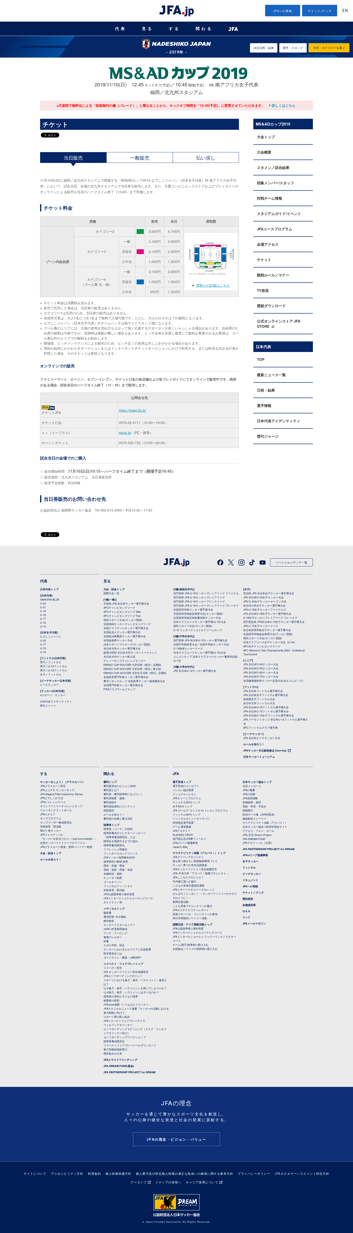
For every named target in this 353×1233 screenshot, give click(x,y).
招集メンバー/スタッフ (275, 182)
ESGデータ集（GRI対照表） (260, 814)
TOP (260, 359)
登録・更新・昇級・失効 (118, 869)
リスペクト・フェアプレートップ (123, 963)
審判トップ (110, 782)
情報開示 (248, 810)
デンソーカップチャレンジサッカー (124, 660)
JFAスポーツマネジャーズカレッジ (193, 889)
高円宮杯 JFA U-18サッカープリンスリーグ (199, 601)
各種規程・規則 (252, 802)
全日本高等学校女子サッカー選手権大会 (267, 630)
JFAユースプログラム (274, 229)
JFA (176, 773)
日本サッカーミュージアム (259, 756)
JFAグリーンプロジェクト (188, 857)
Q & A (246, 911)
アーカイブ (139, 1182)
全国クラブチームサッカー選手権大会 (125, 628)
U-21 (43, 607)
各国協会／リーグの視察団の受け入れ (195, 949)
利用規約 (94, 1173)
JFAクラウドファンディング (120, 1059)
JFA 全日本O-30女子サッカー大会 (263, 597)
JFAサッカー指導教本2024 (119, 857)
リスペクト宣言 (112, 968)
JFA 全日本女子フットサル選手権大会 (265, 695)
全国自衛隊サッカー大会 (118, 640)
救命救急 (108, 921)
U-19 (43, 611)
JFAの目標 (249, 794)
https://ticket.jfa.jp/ (132, 410)
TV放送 (263, 290)
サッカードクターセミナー (119, 925)
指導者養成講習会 (114, 845)
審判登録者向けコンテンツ (119, 806)
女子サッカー (250, 861)
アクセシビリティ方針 (67, 1173)
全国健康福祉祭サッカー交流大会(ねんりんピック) (273, 680)
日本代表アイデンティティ (278, 420)
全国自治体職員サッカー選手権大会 (124, 636)
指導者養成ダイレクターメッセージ (124, 833)
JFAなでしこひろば (51, 798)
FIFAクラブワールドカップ (119, 689)
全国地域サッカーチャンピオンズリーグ (127, 624)
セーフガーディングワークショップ (124, 1037)
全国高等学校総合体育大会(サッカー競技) (198, 613)
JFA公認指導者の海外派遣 (118, 894)
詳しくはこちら (283, 105)
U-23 (43, 603)
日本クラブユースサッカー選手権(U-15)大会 (199, 652)
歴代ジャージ (268, 436)
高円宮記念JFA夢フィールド (189, 838)
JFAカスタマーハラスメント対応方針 (302, 1173)
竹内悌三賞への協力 (184, 881)
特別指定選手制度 (183, 822)
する (174, 29)
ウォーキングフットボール (56, 810)
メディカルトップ (114, 908)
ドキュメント (250, 880)
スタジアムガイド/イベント (279, 213)
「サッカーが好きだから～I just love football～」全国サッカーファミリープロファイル (68, 841)
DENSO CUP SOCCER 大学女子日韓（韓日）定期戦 (134, 673)
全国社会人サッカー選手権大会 (121, 632)
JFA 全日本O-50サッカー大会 (260, 668)
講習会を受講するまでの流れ (120, 841)
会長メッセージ (252, 786)
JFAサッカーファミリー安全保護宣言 (195, 869)
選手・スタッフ (293, 48)
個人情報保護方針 (118, 1173)
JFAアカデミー (181, 831)
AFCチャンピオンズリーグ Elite (122, 612)
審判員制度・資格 (114, 798)
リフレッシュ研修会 (115, 849)
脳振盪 (107, 912)
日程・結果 (266, 390)
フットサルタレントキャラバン (191, 818)
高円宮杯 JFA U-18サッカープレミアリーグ (199, 597)
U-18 (43, 615)
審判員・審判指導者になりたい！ (123, 794)
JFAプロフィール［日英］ (258, 843)
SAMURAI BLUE (49, 599)
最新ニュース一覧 (271, 374)
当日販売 (73, 157)
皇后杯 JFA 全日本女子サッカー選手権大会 (268, 593)
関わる (204, 29)
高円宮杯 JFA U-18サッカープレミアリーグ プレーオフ (206, 605)
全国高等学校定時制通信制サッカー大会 (197, 617)
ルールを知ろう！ (253, 744)
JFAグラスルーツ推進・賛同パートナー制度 (66, 847)
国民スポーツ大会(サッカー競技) (122, 620)
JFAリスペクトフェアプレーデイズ (124, 1021)
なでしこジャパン (50, 636)
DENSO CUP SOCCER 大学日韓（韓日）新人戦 (132, 669)
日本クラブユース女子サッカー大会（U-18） (270, 642)
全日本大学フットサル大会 (259, 703)
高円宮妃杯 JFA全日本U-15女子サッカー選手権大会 (273, 622)
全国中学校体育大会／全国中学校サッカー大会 (201, 644)
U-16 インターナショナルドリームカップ (197, 630)
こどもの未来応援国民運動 (188, 885)
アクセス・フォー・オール (258, 831)
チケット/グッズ (320, 11)
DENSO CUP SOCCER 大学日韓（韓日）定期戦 (132, 665)
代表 (121, 29)
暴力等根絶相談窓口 (115, 1049)
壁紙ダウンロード (271, 305)
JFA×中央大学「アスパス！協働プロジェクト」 (201, 873)
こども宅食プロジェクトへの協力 (192, 906)
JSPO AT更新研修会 (115, 929)
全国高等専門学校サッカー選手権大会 (125, 677)
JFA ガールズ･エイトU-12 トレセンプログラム (200, 810)
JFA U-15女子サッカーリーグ (260, 626)
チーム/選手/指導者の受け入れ (190, 945)
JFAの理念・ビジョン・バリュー (177, 1139)
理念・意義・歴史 (114, 865)
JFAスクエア (47, 814)
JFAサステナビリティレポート (191, 910)
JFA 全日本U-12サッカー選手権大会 (194, 671)
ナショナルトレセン (184, 794)
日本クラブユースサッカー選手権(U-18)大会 (199, 622)
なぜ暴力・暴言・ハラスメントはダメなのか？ (131, 992)
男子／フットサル (50, 662)
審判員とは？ (111, 790)
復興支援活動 (181, 902)
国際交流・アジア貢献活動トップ (192, 924)
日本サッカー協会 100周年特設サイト (265, 826)
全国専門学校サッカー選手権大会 (123, 685)
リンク (246, 917)
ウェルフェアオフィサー (118, 1025)
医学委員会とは (112, 953)
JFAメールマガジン (254, 923)
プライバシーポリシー (254, 1173)
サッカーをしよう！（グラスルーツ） (62, 782)
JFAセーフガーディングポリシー (122, 976)
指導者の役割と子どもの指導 (120, 996)
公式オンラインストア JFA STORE (278, 323)
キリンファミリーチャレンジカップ (61, 806)
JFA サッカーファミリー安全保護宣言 (125, 972)
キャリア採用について (202, 1182)
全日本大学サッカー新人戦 (119, 656)
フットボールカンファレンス (120, 853)
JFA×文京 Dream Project (257, 835)
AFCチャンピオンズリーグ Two (122, 616)
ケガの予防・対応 (114, 945)
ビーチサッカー (49, 684)
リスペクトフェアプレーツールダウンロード (129, 1045)
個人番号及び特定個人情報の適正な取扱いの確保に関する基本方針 (184, 1173)
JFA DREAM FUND (254, 839)
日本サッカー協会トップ (257, 782)
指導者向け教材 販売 (115, 861)
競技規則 (108, 810)
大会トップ (266, 136)
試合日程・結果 (264, 48)
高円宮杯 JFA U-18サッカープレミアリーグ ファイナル (206, 593)
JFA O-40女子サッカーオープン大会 (264, 601)
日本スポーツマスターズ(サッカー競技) (126, 644)
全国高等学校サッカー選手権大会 (193, 609)
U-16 (43, 622)
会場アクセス (268, 244)
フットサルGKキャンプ (186, 814)
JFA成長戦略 (250, 798)
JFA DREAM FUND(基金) (118, 1066)
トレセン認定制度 (183, 790)
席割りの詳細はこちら (213, 285)
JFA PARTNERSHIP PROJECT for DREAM (129, 1072)
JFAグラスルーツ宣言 (53, 786)
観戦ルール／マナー (273, 275)
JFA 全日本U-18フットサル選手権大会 (266, 707)
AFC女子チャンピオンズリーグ (261, 646)
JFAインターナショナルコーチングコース (128, 898)
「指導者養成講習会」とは (119, 837)
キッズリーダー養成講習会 (56, 822)
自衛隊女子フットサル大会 (259, 699)
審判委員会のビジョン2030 (119, 786)
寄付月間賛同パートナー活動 (190, 918)
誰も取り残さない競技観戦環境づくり (195, 861)
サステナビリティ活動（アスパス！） (265, 822)
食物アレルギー (112, 937)
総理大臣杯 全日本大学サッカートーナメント (130, 652)
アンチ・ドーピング (115, 933)
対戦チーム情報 (269, 198)
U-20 (43, 640)
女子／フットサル (50, 674)
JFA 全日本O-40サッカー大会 (260, 664)
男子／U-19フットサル (53, 666)
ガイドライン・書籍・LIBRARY (122, 957)
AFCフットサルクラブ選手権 (260, 727)
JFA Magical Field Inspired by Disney (61, 794)
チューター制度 (112, 878)
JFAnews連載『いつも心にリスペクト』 (127, 1004)
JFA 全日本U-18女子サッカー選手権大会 (267, 613)
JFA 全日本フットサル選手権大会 (263, 691)
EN (345, 11)
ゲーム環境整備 (182, 826)
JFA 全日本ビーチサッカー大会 (261, 738)
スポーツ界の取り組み (116, 1017)
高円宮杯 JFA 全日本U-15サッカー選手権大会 (200, 640)
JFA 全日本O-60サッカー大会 (260, 672)
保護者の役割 (111, 1000)
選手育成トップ (182, 782)
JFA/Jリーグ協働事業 (185, 843)
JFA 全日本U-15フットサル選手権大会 (266, 711)
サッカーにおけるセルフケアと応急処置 (127, 949)
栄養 (106, 941)
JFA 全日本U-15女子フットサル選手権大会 (268, 715)
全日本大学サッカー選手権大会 (121, 648)
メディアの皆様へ (168, 1182)
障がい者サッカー (50, 830)
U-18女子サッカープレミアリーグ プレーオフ (270, 617)
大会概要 (264, 152)
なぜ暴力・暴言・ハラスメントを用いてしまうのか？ (135, 988)
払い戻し (205, 157)
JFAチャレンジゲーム (53, 802)
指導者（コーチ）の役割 (118, 829)
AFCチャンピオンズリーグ (119, 607)
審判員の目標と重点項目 (118, 818)
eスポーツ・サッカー (52, 695)
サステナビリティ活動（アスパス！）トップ (199, 853)
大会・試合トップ (114, 589)
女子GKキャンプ (182, 806)
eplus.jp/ (125, 432)
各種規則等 (249, 905)
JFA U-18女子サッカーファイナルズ (264, 609)
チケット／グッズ (253, 892)
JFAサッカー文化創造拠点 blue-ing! (265, 750)
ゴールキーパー (112, 882)
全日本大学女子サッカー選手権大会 (264, 605)
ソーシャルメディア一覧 (291, 562)
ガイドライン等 (112, 902)
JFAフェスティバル (51, 834)
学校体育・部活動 (50, 826)
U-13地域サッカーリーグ (188, 648)
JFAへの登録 (282, 11)
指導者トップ (111, 825)
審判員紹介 (110, 802)
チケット (264, 259)
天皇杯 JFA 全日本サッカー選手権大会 (126, 603)
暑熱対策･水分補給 (114, 916)
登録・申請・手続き (254, 806)
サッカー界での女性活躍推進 (190, 865)
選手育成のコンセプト (186, 786)
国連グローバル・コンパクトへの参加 (195, 914)
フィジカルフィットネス (118, 886)
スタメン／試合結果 (273, 167)
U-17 (43, 618)
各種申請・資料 (112, 874)
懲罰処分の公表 (112, 1053)
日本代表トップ (49, 589)
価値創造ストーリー (254, 818)
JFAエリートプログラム (187, 798)
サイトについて (35, 1173)
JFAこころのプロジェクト (188, 877)
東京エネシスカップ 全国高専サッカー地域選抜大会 (134, 681)
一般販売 (139, 157)
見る (147, 29)
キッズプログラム (50, 818)
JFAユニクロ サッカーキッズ (57, 790)
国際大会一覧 (111, 593)
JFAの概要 (249, 790)
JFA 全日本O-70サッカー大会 (260, 676)
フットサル (249, 867)
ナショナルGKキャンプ (186, 802)
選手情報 (264, 405)
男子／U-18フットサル (53, 670)
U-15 (43, 626)
